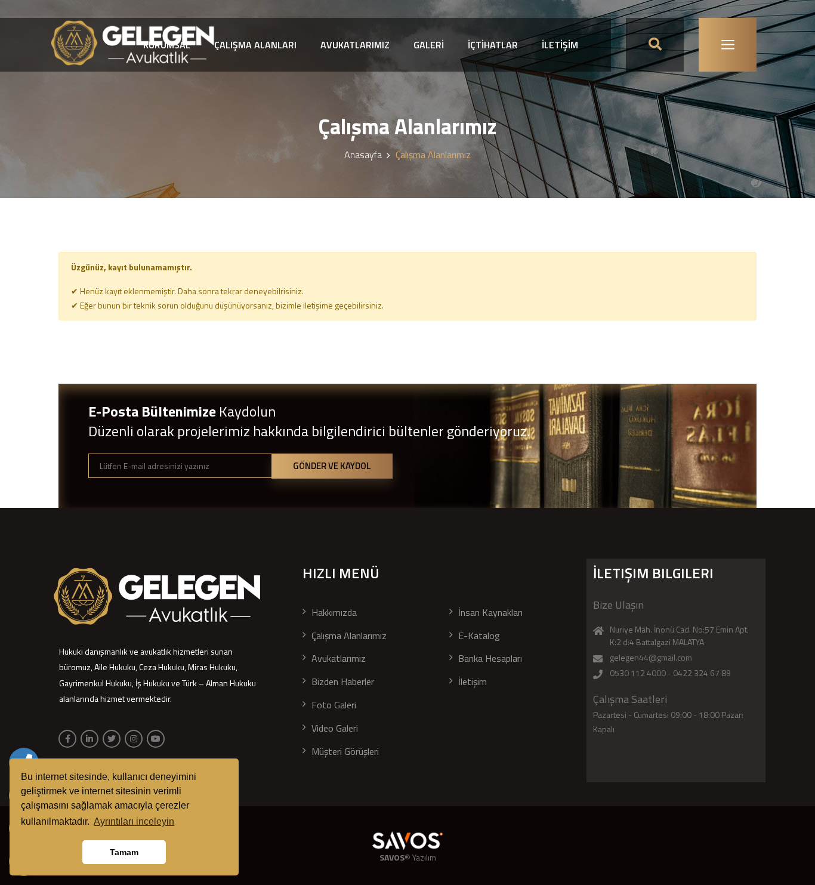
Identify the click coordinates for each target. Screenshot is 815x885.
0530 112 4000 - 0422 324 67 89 (670, 673)
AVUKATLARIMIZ (355, 45)
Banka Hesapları (490, 658)
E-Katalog (479, 635)
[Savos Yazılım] (407, 840)
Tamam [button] (124, 852)
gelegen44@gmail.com (651, 657)
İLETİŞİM (560, 45)
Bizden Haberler (342, 681)
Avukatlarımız (338, 658)
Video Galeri (334, 728)
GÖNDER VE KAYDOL (332, 466)
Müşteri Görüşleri (345, 751)
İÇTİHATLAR (493, 45)
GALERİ (428, 45)
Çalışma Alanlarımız (349, 635)
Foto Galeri (333, 705)
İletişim (472, 681)
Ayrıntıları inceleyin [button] (134, 821)
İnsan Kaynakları (490, 612)
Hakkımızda (334, 612)
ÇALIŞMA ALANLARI (255, 45)
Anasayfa (363, 154)
